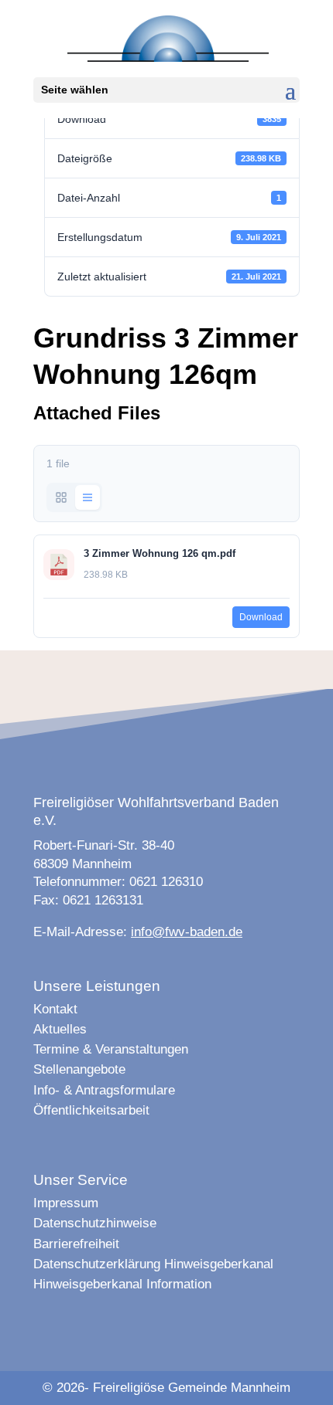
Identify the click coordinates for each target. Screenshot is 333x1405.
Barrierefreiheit (76, 1244)
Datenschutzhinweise (94, 1223)
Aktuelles (60, 1029)
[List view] (87, 497)
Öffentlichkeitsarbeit (91, 1110)
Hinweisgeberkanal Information (122, 1284)
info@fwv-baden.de (186, 932)
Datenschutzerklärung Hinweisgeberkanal (153, 1264)
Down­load (261, 617)
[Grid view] (61, 497)
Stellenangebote (79, 1069)
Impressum (65, 1203)
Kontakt (55, 1009)
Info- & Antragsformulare (104, 1090)
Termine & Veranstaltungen (110, 1049)
